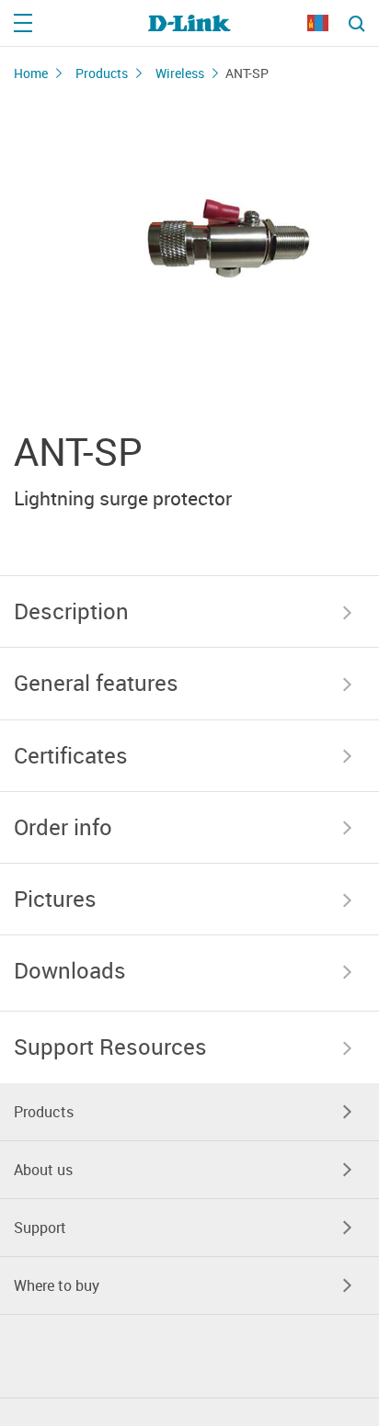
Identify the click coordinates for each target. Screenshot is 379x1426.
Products (101, 73)
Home (31, 73)
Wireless (179, 73)
